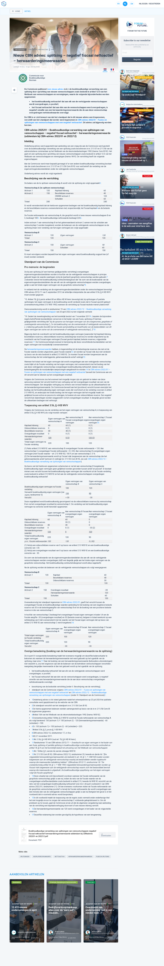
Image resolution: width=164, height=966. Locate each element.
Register (137, 59)
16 (73, 623)
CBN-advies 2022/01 (71, 602)
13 (84, 357)
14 (87, 369)
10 (94, 329)
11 (34, 342)
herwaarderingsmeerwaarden (39, 349)
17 (42, 661)
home (17, 11)
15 (98, 423)
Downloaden (106, 836)
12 (72, 352)
